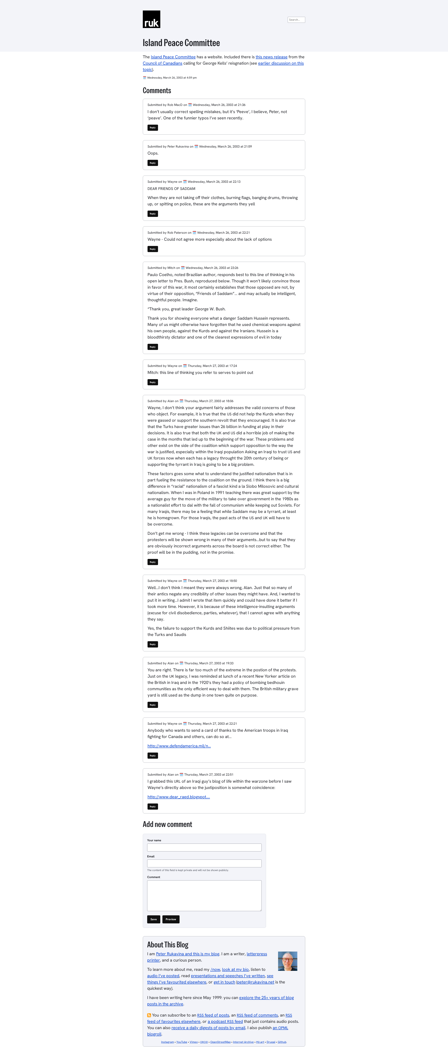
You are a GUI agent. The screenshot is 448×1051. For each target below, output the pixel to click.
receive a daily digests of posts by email (208, 1027)
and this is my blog (187, 953)
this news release (272, 57)
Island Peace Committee (173, 57)
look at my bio (235, 969)
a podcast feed (225, 1021)
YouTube (181, 1042)
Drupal (271, 1042)
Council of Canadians (162, 63)
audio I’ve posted (163, 975)
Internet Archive (243, 1042)
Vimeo (194, 1042)
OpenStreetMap (220, 1042)
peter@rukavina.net (255, 982)
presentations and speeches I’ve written (228, 975)
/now (215, 969)
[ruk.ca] (224, 19)
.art (260, 1042)
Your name (154, 840)
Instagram (167, 1042)
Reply (153, 127)
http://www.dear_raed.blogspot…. (179, 796)
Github (282, 1042)
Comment (153, 877)
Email (151, 856)
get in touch (224, 982)
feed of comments (257, 1015)
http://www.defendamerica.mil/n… (179, 746)
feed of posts (213, 1015)
